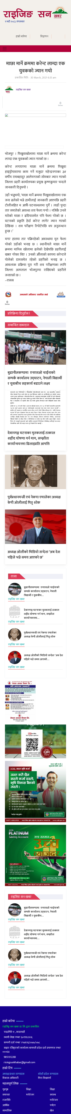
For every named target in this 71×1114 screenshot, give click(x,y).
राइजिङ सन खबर (23, 90)
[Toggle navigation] (4, 48)
